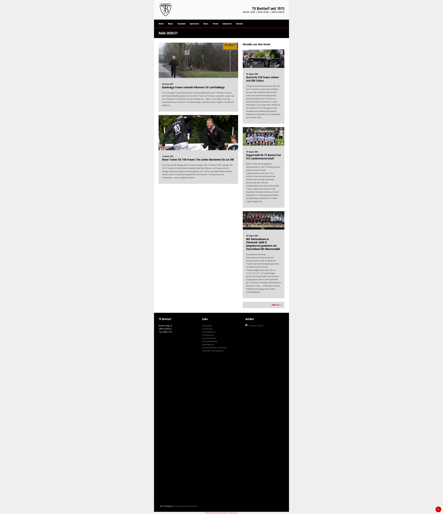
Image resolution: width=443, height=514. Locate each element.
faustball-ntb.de (209, 338)
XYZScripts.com (233, 513)
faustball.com (208, 335)
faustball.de (207, 325)
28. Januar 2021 (167, 84)
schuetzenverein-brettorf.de (214, 347)
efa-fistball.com (208, 332)
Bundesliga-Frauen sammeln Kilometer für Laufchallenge (193, 87)
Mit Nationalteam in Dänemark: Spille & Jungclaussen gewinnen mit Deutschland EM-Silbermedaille (263, 244)
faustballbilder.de (209, 341)
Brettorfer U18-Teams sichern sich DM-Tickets (262, 78)
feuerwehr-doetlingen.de (213, 350)
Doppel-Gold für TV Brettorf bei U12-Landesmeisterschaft (263, 156)
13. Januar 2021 (167, 156)
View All (276, 305)
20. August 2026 (252, 74)
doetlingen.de (208, 344)
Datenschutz (191, 506)
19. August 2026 (252, 152)
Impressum (179, 506)
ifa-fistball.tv (207, 329)
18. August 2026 (252, 235)
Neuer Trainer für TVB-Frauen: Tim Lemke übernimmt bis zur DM (198, 159)
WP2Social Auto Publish (212, 513)
